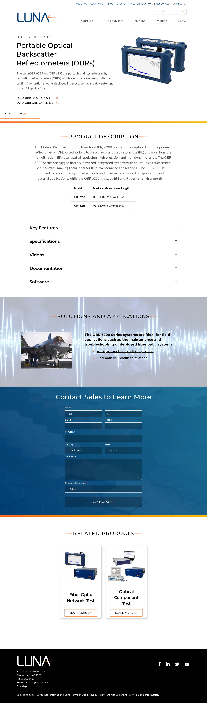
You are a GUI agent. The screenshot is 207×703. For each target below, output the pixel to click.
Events (121, 4)
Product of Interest (75, 483)
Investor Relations (141, 4)
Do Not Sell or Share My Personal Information (133, 695)
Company (70, 432)
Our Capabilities (113, 21)
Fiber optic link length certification (122, 358)
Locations (96, 4)
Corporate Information (49, 695)
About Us (81, 4)
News (109, 4)
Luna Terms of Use (75, 695)
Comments (70, 456)
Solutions (139, 21)
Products (161, 21)
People (181, 21)
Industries (86, 21)
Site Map (22, 686)
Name (68, 407)
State (107, 444)
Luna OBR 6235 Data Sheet (36, 102)
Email (68, 420)
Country (69, 444)
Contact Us (180, 4)
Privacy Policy (96, 695)
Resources (162, 4)
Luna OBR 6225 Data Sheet (36, 98)
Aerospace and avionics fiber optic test (125, 351)
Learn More (78, 612)
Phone (108, 420)
